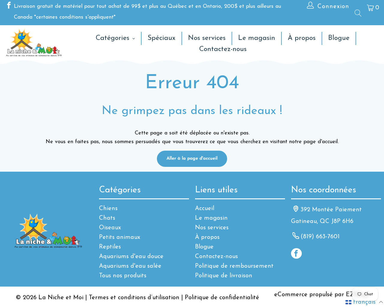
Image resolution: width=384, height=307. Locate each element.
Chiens (108, 209)
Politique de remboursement (234, 266)
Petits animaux (119, 237)
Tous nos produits (122, 276)
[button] (364, 302)
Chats (107, 218)
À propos (207, 237)
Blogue (204, 247)
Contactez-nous (216, 257)
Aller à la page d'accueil (192, 158)
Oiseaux (110, 228)
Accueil (204, 209)
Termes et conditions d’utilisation (134, 298)
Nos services (212, 228)
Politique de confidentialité (222, 298)
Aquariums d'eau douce (131, 257)
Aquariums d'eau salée (130, 266)
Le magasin (211, 218)
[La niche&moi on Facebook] (8, 7)
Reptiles (110, 247)
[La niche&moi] (34, 42)
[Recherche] (358, 13)
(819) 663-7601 (320, 237)
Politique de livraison (223, 276)
